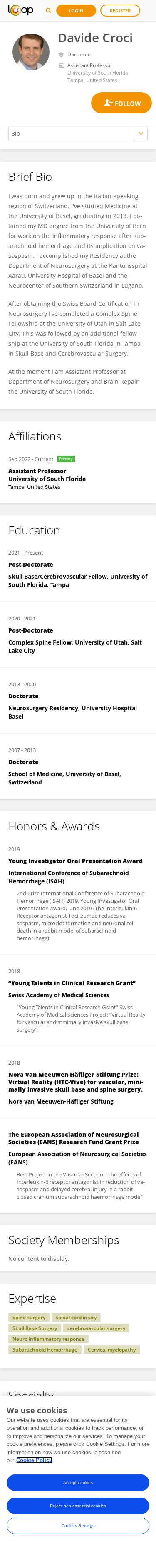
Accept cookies (78, 1482)
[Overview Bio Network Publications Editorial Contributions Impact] (78, 133)
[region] (78, 1470)
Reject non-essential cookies (78, 1505)
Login (76, 10)
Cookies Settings (78, 1525)
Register (120, 10)
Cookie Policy (34, 1460)
